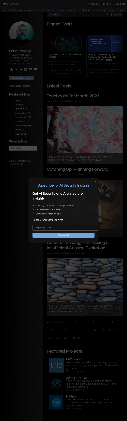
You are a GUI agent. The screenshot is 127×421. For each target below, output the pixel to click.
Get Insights (63, 235)
